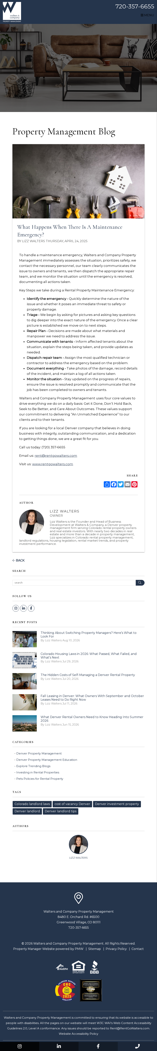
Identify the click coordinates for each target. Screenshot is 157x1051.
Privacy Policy (116, 949)
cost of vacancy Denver (72, 804)
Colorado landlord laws (32, 804)
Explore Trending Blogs (33, 766)
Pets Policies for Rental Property (39, 778)
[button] (19, 1046)
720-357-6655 (134, 6)
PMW (79, 949)
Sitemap (94, 949)
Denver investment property (117, 804)
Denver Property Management (39, 753)
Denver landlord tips (60, 811)
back (20, 560)
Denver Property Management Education (46, 760)
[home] (12, 12)
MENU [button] (148, 15)
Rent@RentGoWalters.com (129, 1028)
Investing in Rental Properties (37, 772)
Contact (138, 949)
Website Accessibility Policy (78, 1033)
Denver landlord (27, 811)
